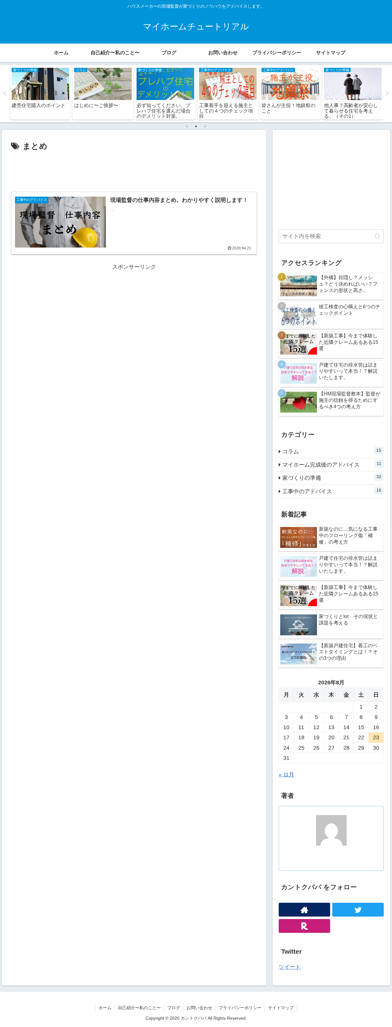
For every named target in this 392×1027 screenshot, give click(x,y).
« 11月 (286, 774)
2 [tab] (196, 126)
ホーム (105, 1007)
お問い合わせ (199, 1007)
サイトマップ (281, 1007)
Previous (5, 94)
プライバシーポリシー (240, 1007)
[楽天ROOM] (304, 926)
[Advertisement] (134, 170)
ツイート (290, 967)
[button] (377, 236)
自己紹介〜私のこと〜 (139, 1007)
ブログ (173, 1007)
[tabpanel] (49, 92)
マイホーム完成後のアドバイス (332, 464)
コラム (332, 451)
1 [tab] (187, 126)
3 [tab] (205, 126)
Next (387, 94)
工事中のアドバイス (332, 491)
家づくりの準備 (332, 477)
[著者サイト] (304, 910)
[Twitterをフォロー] (358, 910)
